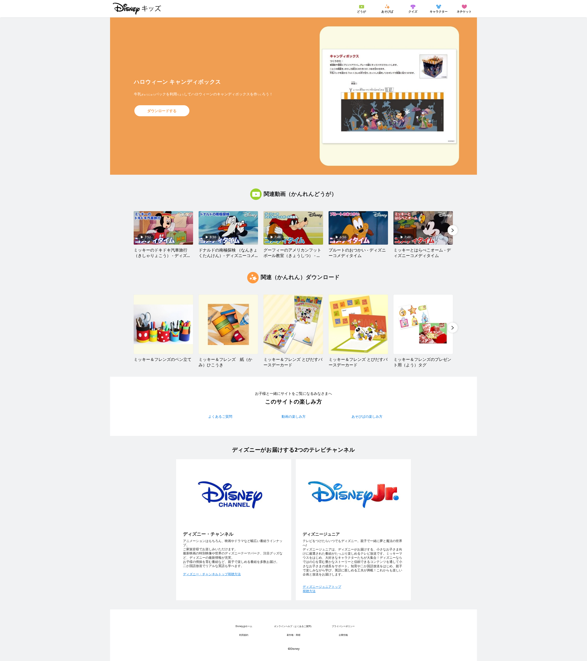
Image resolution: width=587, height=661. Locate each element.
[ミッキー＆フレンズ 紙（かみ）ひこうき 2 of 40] (228, 324)
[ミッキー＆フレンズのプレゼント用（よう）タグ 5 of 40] (423, 324)
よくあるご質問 (220, 416)
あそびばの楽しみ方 (367, 416)
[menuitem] (361, 9)
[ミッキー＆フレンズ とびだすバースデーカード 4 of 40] (358, 324)
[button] (161, 110)
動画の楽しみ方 (294, 416)
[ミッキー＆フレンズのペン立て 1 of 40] (163, 324)
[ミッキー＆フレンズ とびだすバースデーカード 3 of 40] (293, 324)
